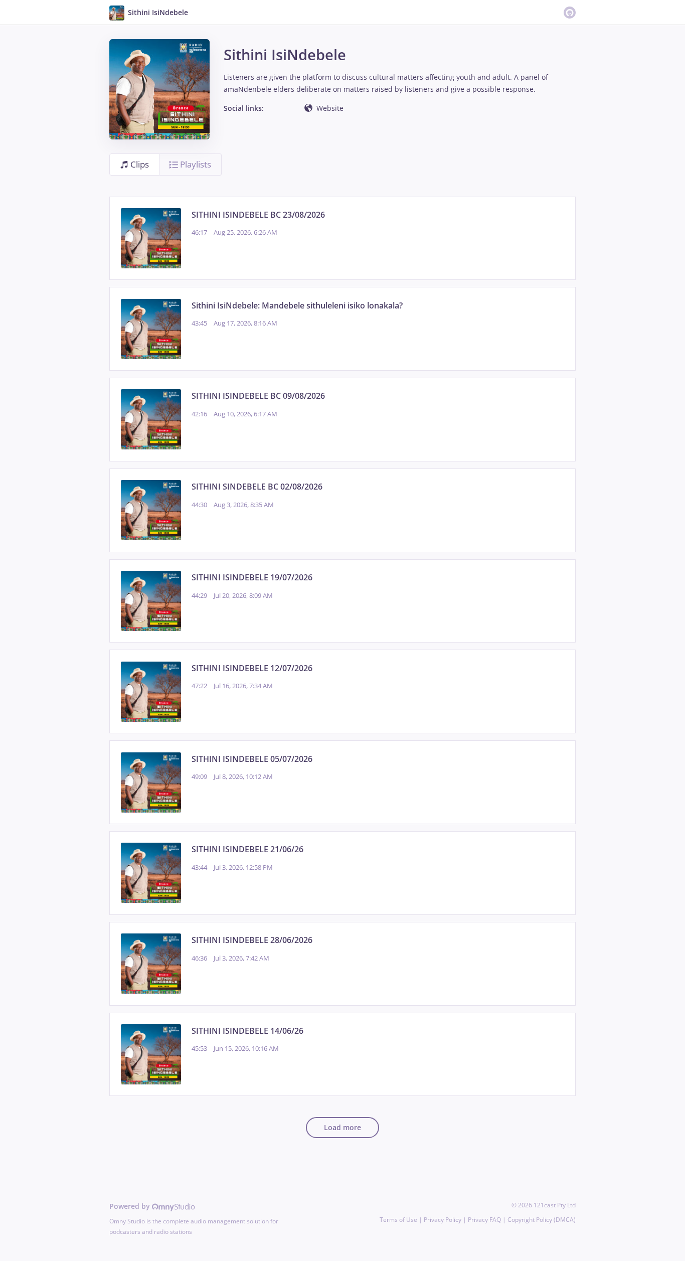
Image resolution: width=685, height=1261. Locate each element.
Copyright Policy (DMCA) (541, 1219)
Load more (342, 1127)
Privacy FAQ (484, 1219)
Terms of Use (398, 1219)
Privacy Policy (442, 1219)
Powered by (130, 1206)
